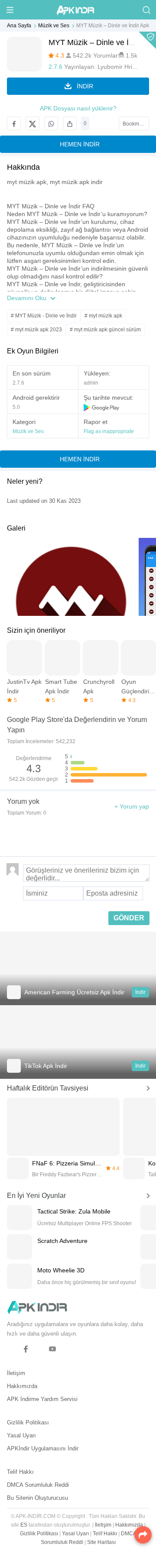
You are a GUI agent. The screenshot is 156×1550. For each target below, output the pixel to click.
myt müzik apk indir (76, 181)
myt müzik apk (26, 181)
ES (23, 1525)
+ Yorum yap (131, 806)
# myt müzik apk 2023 (36, 330)
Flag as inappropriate (109, 431)
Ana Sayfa (19, 26)
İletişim (16, 1373)
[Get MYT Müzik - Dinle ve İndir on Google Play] (102, 407)
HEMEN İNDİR (80, 144)
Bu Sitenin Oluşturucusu (37, 1498)
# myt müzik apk (103, 316)
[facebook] (25, 1349)
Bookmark (134, 124)
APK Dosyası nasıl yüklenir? (78, 108)
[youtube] (52, 1349)
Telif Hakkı (20, 1472)
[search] (146, 9)
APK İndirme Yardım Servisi (42, 1399)
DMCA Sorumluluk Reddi (38, 1485)
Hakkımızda (22, 1386)
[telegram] (12, 1349)
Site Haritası (101, 1542)
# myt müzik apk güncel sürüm (105, 330)
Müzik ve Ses (53, 26)
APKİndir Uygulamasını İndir (42, 1448)
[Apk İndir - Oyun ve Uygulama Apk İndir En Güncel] (78, 9)
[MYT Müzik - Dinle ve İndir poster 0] (71, 577)
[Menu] (10, 9)
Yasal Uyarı (21, 1435)
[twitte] (39, 1349)
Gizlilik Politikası (28, 1422)
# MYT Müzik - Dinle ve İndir (44, 316)
